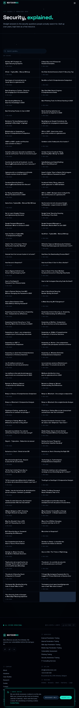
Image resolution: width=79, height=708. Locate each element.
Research (6, 680)
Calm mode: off (70, 625)
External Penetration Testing (50, 638)
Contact (5, 686)
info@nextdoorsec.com (48, 670)
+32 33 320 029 (46, 673)
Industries (6, 673)
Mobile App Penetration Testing (51, 648)
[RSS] (14, 649)
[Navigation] (75, 3)
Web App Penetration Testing (50, 644)
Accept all (66, 697)
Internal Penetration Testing (50, 641)
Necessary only (51, 697)
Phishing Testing (46, 654)
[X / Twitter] (9, 649)
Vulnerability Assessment (49, 651)
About (5, 670)
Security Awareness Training (50, 657)
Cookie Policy (14, 703)
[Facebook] (5, 649)
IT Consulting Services (48, 661)
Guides (5, 683)
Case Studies (7, 677)
